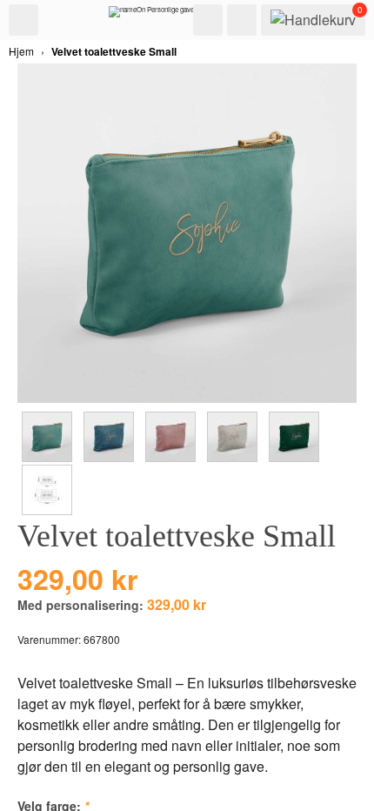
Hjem (21, 51)
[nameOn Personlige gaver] (152, 15)
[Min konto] (242, 20)
